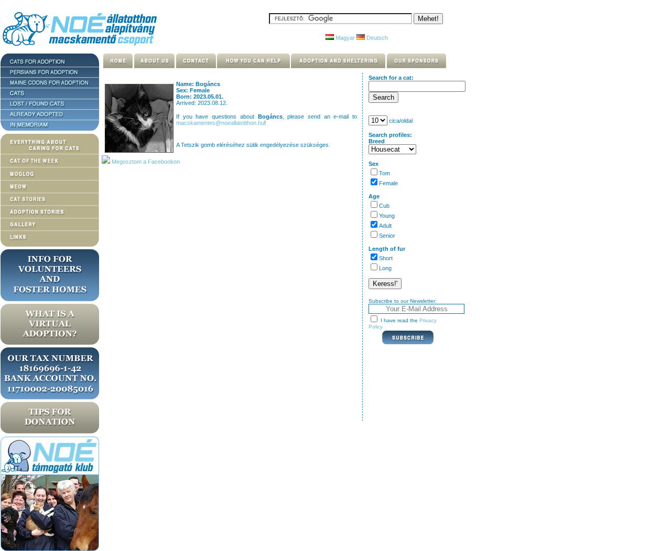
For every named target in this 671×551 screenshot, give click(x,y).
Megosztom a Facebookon (145, 161)
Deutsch (376, 38)
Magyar (344, 38)
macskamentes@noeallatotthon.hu (220, 123)
